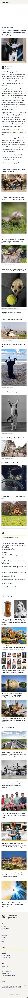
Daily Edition (5, 951)
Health (3, 930)
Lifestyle (4, 935)
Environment (5, 928)
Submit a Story (5, 955)
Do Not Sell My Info (6, 971)
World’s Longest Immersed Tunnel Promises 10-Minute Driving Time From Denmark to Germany (13, 754)
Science (3, 937)
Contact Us (4, 966)
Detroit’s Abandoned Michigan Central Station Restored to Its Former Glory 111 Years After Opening (13, 874)
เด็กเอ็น (10, 583)
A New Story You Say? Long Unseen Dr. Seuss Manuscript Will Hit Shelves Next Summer (13, 720)
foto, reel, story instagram (16, 579)
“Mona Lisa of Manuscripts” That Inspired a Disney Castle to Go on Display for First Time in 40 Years (11, 695)
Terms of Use (5, 969)
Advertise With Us (6, 957)
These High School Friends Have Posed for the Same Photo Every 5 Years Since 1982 (13, 815)
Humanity (4, 933)
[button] (10, 537)
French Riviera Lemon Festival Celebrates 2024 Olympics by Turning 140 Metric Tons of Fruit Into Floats (13, 647)
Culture (3, 27)
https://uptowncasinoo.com (17, 572)
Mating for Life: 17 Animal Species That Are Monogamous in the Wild (13, 132)
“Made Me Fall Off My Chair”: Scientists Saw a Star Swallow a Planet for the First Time (13, 904)
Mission (3, 953)
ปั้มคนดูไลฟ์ (11, 549)
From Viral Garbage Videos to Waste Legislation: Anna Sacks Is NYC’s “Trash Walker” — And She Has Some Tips (13, 845)
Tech (2, 941)
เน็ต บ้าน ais (11, 576)
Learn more (9, 989)
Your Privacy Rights (7, 975)
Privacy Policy (5, 973)
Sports (3, 939)
